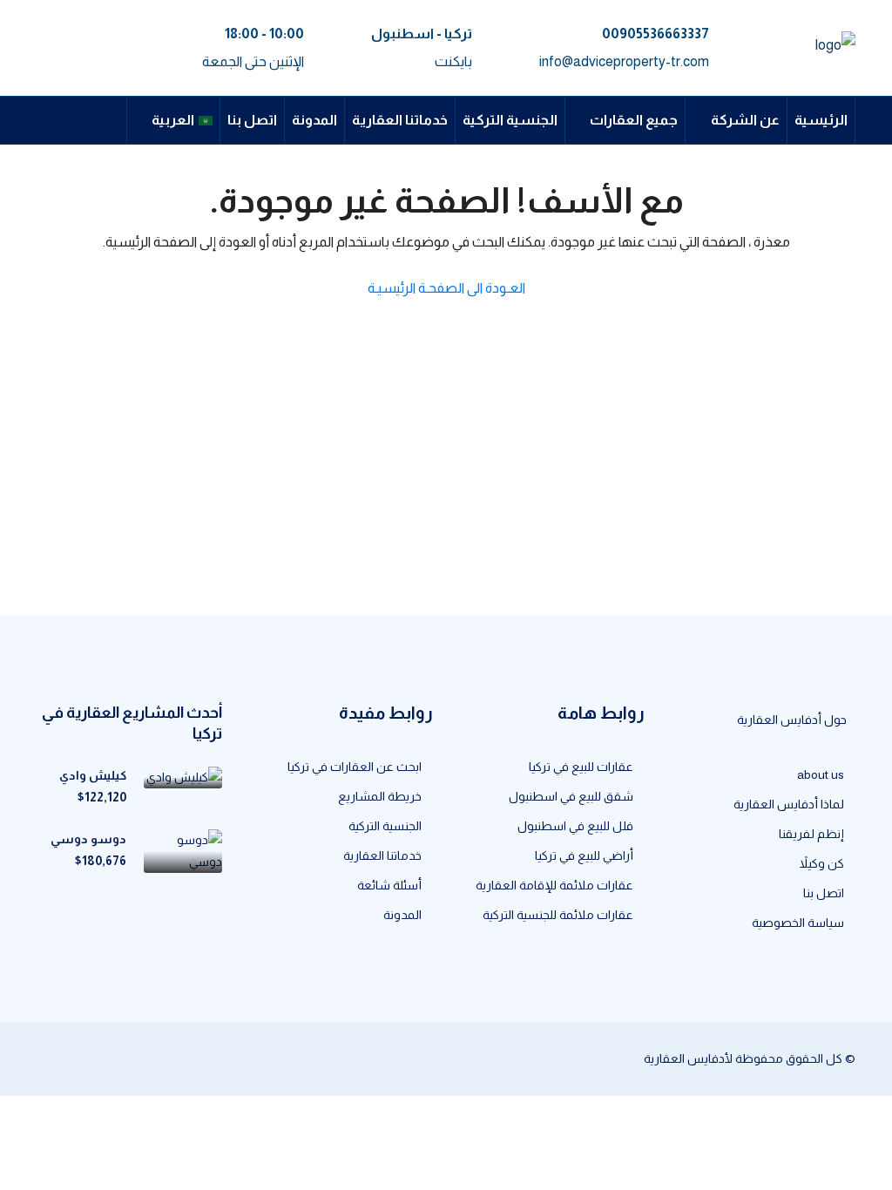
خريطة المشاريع (380, 796)
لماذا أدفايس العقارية (788, 804)
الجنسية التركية (510, 119)
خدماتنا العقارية (400, 119)
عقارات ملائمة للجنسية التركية (558, 915)
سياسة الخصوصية (798, 923)
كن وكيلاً (822, 863)
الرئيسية (821, 119)
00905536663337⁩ (655, 33)
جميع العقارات (634, 119)
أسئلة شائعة (389, 885)
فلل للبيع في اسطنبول (575, 826)
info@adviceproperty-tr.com (624, 61)
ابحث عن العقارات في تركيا (354, 767)
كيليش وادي (92, 775)
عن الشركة (745, 119)
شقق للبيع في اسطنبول (571, 796)
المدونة (314, 119)
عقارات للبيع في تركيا (581, 767)
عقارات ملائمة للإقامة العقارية (554, 885)
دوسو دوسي (88, 839)
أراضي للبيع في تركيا (584, 855)
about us (820, 774)
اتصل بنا (252, 119)
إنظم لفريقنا (811, 834)
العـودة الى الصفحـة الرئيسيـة (446, 288)
